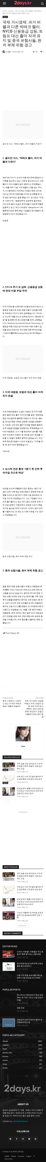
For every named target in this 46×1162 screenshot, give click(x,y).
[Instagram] (22, 1139)
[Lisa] (4, 51)
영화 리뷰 (20, 1008)
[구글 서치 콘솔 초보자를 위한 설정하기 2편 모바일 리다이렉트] (9, 978)
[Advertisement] (23, 81)
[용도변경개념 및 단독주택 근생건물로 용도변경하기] (9, 966)
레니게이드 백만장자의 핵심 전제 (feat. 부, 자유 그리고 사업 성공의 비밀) (30, 997)
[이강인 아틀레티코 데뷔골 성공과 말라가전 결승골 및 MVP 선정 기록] (9, 915)
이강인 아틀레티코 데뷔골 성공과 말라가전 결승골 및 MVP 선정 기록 (30, 915)
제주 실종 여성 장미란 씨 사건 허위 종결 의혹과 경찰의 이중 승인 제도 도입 (29, 766)
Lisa (9, 52)
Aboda (11, 11)
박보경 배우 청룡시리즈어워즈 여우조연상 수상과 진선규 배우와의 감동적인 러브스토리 (30, 790)
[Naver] (29, 1139)
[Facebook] (16, 1139)
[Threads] (35, 1139)
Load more (22, 925)
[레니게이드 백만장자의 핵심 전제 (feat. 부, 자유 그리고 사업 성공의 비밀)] (9, 998)
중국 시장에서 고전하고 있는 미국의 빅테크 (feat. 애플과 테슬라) (12, 703)
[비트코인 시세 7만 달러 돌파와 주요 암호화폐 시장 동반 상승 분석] (9, 779)
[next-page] (8, 801)
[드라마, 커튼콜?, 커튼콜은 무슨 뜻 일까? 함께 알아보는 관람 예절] (9, 955)
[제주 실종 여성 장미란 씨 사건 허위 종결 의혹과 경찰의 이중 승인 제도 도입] (9, 767)
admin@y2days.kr (20, 1121)
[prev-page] (4, 801)
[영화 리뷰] (9, 1011)
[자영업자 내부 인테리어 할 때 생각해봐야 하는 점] (9, 1023)
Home (5, 11)
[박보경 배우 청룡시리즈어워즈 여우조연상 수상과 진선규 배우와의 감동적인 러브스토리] (9, 791)
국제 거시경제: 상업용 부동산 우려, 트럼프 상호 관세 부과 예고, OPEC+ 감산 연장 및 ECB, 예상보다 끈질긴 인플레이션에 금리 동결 (33, 709)
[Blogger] (10, 1139)
